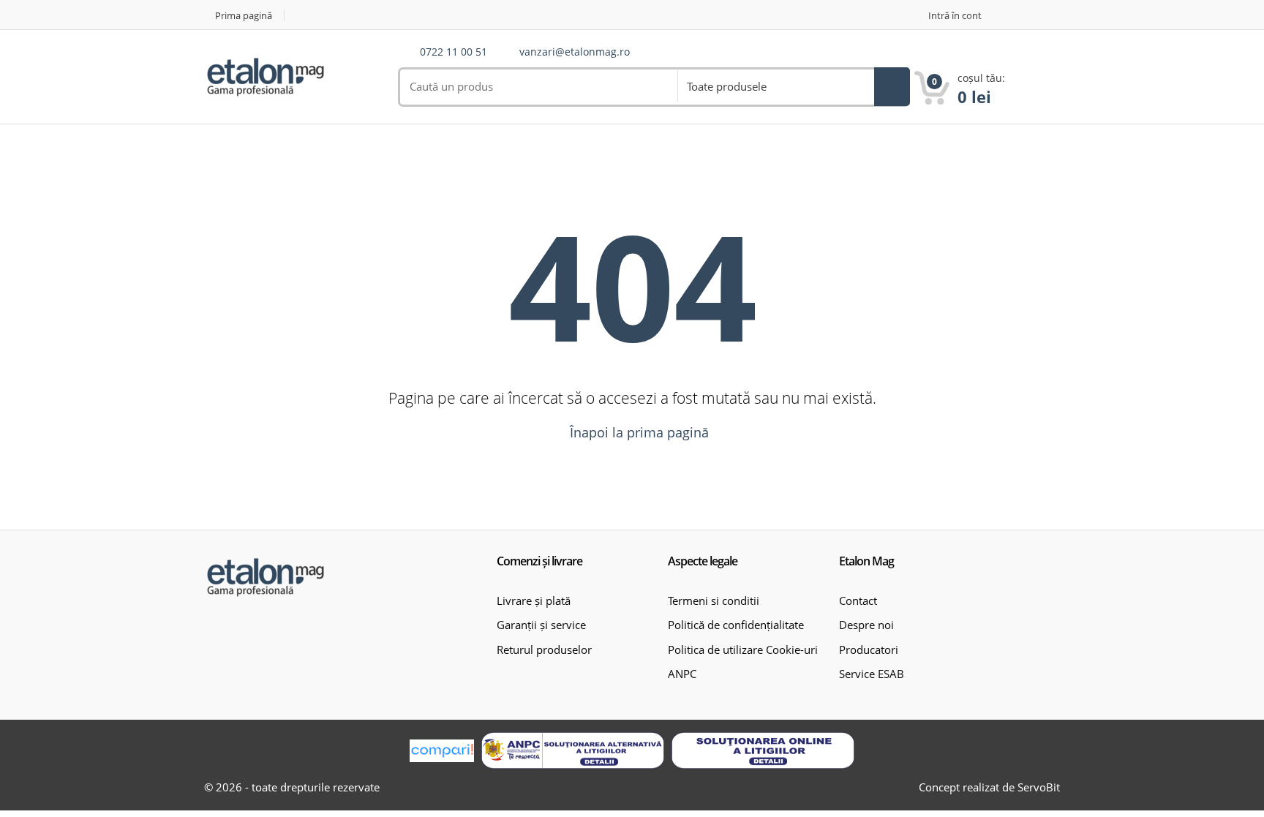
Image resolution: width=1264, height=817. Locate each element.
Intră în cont (955, 15)
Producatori (868, 649)
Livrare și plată (534, 600)
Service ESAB (871, 673)
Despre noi (866, 624)
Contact (858, 600)
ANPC (682, 673)
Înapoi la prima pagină (637, 432)
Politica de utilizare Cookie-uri (743, 649)
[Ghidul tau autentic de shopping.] (442, 750)
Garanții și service (541, 624)
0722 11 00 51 (453, 52)
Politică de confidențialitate (736, 624)
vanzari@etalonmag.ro (574, 52)
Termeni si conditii (713, 600)
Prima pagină (243, 15)
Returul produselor (544, 649)
